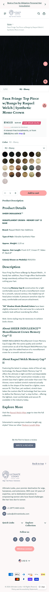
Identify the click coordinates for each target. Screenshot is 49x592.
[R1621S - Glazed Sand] (31, 174)
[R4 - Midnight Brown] (11, 154)
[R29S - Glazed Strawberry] (18, 167)
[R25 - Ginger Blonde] (11, 167)
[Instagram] (27, 539)
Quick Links (8, 523)
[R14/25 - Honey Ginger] (25, 161)
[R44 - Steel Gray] (31, 167)
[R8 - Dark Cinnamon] (31, 154)
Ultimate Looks (16, 587)
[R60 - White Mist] (5, 181)
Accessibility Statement (28, 589)
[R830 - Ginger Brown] (18, 174)
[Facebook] (15, 539)
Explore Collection (30, 524)
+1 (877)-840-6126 (15, 508)
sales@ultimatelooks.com (18, 514)
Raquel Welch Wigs (18, 412)
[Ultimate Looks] (15, 13)
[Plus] (15, 193)
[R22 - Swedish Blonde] (5, 167)
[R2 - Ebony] (5, 154)
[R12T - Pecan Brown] (11, 161)
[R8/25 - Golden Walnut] (38, 154)
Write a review (24, 445)
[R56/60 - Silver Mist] (5, 174)
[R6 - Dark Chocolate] (18, 154)
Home (9, 24)
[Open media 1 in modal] (24, 60)
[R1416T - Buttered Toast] (25, 174)
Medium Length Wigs (31, 425)
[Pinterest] (34, 539)
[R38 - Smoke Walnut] (25, 167)
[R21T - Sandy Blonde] (38, 161)
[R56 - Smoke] (38, 167)
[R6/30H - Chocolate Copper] (25, 154)
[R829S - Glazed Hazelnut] (11, 174)
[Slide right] (45, 4)
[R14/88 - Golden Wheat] (31, 161)
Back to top (38, 463)
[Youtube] (21, 539)
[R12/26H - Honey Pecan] (18, 161)
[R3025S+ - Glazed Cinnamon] (38, 174)
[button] (38, 13)
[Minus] (5, 193)
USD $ (24, 561)
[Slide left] (3, 4)
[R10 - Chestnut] (5, 161)
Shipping (7, 127)
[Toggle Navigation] (5, 13)
